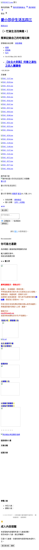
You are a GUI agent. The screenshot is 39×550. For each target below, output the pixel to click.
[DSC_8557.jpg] (7, 108)
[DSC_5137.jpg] (7, 78)
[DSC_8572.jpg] (7, 157)
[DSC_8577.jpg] (7, 165)
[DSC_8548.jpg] (7, 115)
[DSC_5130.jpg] (7, 143)
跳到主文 (4, 26)
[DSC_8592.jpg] (7, 169)
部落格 (7, 50)
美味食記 (17, 200)
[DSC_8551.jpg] (7, 123)
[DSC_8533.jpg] (7, 89)
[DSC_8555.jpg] (7, 126)
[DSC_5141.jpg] (7, 154)
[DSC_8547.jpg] (7, 104)
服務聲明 (23, 517)
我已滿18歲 (5, 546)
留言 (19, 194)
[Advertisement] (19, 477)
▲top (3, 206)
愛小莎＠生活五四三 (16, 20)
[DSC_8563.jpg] (7, 112)
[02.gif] (4, 339)
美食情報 (18, 43)
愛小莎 (3, 181)
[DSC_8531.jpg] (7, 86)
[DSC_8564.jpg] (7, 130)
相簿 (7, 48)
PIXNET (10, 515)
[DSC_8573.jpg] (7, 161)
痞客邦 (14, 194)
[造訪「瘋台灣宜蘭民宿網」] (10, 434)
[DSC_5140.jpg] (7, 146)
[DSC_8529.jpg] (7, 82)
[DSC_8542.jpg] (7, 101)
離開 (12, 546)
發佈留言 (4, 223)
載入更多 (4, 210)
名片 (7, 53)
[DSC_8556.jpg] (7, 135)
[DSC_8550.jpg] (7, 119)
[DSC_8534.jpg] (7, 139)
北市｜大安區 (19, 202)
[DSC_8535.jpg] (7, 93)
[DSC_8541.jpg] (7, 97)
